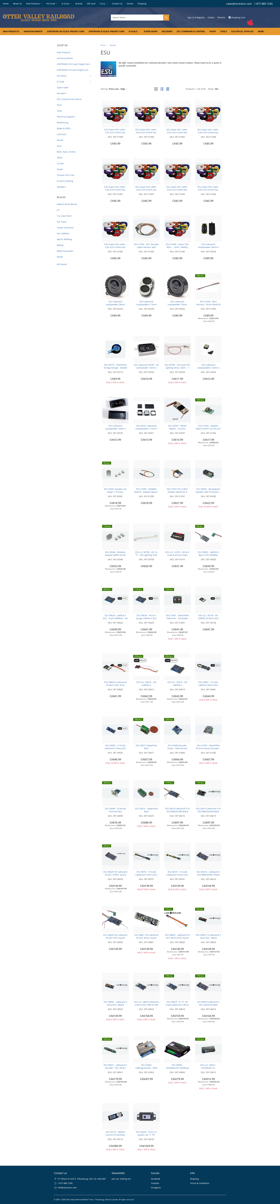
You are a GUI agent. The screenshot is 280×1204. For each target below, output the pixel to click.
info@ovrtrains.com (67, 1187)
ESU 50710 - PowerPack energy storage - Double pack (115, 367)
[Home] (48, 17)
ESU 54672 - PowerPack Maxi (146, 810)
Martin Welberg (64, 239)
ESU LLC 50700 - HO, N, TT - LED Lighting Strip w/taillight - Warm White (146, 555)
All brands (62, 264)
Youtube (155, 1183)
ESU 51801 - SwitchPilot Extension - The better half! (177, 618)
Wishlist (221, 17)
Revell (60, 256)
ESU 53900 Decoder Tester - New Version (177, 747)
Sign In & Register (196, 17)
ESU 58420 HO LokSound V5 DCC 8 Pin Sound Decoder (115, 938)
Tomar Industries (65, 227)
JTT (58, 210)
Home (103, 45)
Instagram (156, 1187)
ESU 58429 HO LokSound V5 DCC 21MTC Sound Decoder (115, 874)
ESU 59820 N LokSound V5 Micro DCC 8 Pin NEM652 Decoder (115, 685)
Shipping (194, 1178)
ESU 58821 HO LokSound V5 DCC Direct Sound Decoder (146, 938)
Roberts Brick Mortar (67, 204)
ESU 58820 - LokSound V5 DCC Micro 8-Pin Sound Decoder (177, 938)
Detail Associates (65, 251)
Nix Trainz (62, 221)
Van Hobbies (63, 233)
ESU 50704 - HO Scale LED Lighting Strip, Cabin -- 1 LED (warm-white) (177, 367)
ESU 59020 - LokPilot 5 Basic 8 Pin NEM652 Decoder (208, 555)
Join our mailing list (121, 1178)
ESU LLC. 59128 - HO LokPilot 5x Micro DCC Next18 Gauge (208, 618)
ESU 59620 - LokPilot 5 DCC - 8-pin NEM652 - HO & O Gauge (115, 618)
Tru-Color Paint (64, 215)
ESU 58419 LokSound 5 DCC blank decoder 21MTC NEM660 (208, 1004)
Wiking (60, 245)
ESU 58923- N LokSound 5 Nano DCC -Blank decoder (208, 938)
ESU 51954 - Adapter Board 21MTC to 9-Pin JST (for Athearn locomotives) (208, 428)
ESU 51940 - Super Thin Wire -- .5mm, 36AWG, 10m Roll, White (177, 247)
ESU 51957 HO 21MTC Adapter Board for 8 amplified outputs (177, 492)
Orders (211, 17)
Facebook (155, 1178)
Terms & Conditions (199, 1183)
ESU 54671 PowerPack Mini (146, 747)
